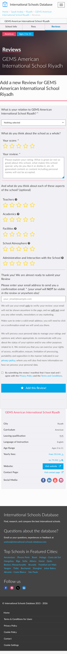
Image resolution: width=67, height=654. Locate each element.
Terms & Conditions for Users (18, 619)
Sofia (24, 561)
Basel (34, 557)
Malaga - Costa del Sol (50, 557)
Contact (8, 639)
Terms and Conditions (51, 376)
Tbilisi (16, 568)
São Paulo (33, 572)
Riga (18, 561)
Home (5, 12)
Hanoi (41, 561)
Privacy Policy (26, 376)
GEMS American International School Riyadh (32, 412)
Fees (33, 26)
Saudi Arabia (17, 12)
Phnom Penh (23, 557)
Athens (33, 561)
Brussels (32, 565)
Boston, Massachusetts (15, 565)
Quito (49, 561)
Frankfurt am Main (47, 565)
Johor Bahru (50, 568)
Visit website (52, 466)
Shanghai (37, 568)
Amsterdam (9, 557)
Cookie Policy (10, 632)
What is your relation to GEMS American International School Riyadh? (26, 111)
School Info (11, 26)
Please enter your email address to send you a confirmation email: (33, 289)
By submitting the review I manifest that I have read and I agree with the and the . (33, 374)
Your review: (10, 154)
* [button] (37, 113)
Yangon (7, 568)
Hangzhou (9, 561)
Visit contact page (52, 472)
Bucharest (26, 568)
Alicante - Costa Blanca (15, 572)
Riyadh (29, 12)
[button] (16, 199)
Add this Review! (35, 388)
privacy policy (8, 360)
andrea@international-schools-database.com (25, 542)
